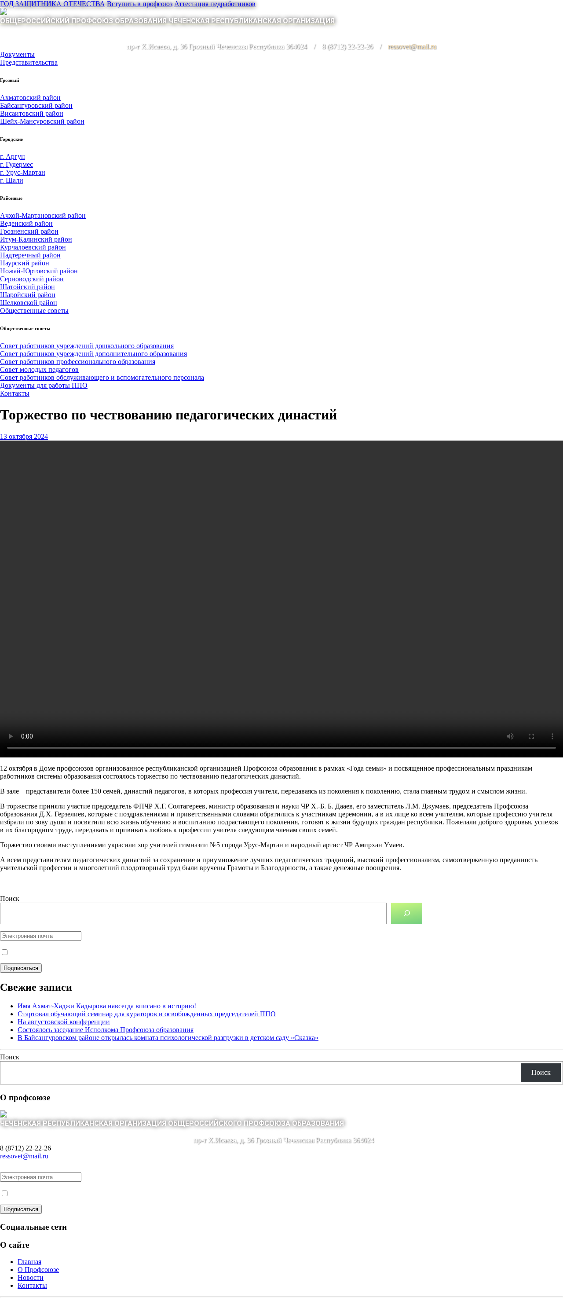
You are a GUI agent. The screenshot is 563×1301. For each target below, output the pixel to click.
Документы (17, 54)
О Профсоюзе (38, 1269)
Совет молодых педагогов (39, 369)
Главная (29, 1261)
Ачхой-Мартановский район (43, 215)
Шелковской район (28, 302)
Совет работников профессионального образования (77, 361)
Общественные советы (34, 310)
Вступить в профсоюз (139, 3)
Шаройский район (27, 294)
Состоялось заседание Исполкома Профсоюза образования (106, 1029)
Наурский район (24, 263)
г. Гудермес (16, 164)
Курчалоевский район (33, 247)
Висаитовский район (31, 113)
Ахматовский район (30, 97)
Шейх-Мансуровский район (42, 121)
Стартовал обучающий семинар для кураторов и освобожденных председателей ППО (147, 1014)
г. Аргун (12, 156)
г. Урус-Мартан (22, 172)
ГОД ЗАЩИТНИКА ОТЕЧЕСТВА (52, 3)
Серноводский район (32, 279)
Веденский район (26, 223)
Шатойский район (27, 286)
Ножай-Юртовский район (39, 271)
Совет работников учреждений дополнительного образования (93, 353)
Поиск (9, 898)
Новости (31, 1277)
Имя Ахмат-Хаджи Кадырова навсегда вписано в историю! (107, 1006)
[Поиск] (406, 913)
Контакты (14, 393)
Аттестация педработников (215, 3)
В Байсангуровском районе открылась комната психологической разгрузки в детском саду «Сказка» (168, 1037)
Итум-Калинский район (36, 239)
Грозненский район (29, 231)
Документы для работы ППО (44, 385)
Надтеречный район (30, 255)
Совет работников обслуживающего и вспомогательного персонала (102, 377)
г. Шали (11, 180)
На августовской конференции (64, 1021)
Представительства (29, 62)
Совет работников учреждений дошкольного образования (87, 345)
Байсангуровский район (36, 105)
